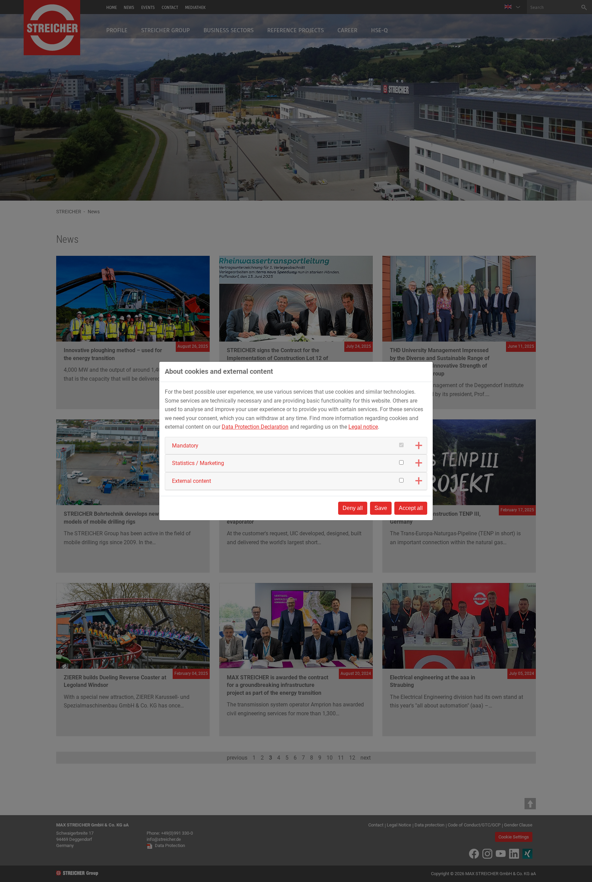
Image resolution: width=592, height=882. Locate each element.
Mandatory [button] (185, 445)
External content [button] (191, 481)
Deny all (353, 508)
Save (380, 508)
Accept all (411, 508)
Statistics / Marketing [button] (198, 463)
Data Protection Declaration (255, 427)
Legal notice (363, 427)
